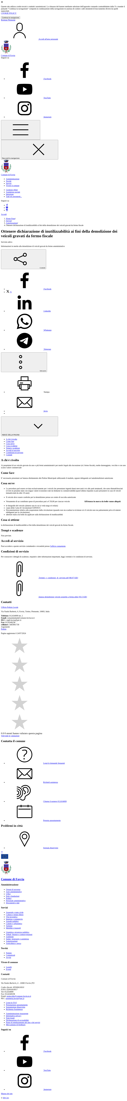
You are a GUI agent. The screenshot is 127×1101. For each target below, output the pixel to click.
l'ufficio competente (57, 546)
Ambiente (10, 937)
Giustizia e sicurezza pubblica (17, 932)
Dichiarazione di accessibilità (17, 1020)
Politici (8, 898)
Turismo (9, 926)
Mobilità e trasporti (13, 928)
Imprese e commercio (14, 919)
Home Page (10, 219)
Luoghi (9, 967)
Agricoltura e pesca (13, 943)
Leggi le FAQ (11, 1003)
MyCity (6, 1098)
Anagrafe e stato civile (14, 912)
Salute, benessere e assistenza (17, 939)
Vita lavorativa (11, 917)
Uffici (8, 894)
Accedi (4, 214)
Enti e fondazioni (12, 896)
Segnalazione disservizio (15, 1007)
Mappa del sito (7, 1094)
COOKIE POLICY (8, 13)
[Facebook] (7, 205)
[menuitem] (28, 289)
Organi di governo (13, 889)
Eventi (8, 969)
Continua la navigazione (10, 18)
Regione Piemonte (8, 20)
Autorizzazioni (11, 223)
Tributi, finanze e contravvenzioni (19, 934)
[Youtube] (7, 208)
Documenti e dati (12, 903)
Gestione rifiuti (12, 190)
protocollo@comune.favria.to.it (19, 996)
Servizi (8, 221)
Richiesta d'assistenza (14, 1009)
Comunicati (10, 955)
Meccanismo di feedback (15, 1025)
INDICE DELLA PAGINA (11, 435)
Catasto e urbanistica (14, 924)
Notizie (9, 953)
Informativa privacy (13, 1016)
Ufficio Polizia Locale (9, 607)
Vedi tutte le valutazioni (10, 736)
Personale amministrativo (16, 901)
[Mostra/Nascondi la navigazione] (20, 130)
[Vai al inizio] (2, 852)
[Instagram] (7, 210)
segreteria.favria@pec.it (15, 998)
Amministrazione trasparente (17, 1014)
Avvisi (8, 957)
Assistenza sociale (13, 192)
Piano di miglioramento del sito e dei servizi (23, 1022)
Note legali (10, 1018)
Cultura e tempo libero (14, 915)
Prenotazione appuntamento (17, 1005)
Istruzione (10, 194)
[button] (12, 179)
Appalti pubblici (12, 921)
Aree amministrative (14, 892)
